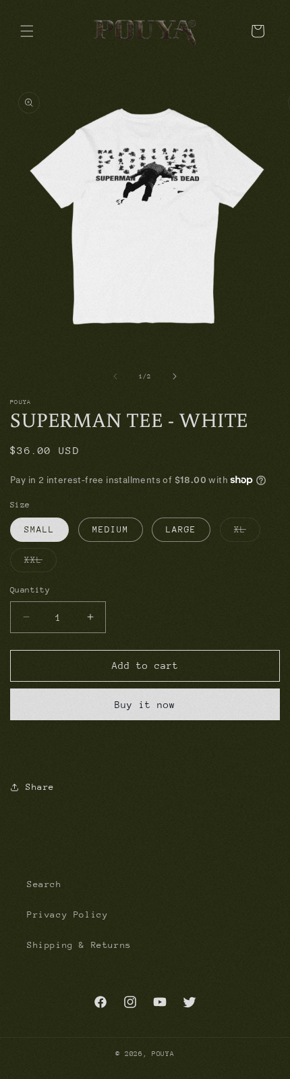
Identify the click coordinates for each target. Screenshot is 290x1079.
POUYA (163, 1054)
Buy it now (145, 704)
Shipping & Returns (79, 945)
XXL (40, 563)
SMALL (39, 529)
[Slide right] (175, 376)
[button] (27, 31)
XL (247, 533)
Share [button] (40, 787)
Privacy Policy (67, 914)
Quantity (30, 590)
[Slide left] (115, 376)
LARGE (181, 529)
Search (44, 884)
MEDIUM (110, 529)
